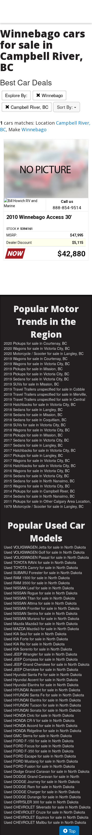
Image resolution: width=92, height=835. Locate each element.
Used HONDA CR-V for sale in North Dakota (39, 720)
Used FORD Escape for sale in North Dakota (40, 756)
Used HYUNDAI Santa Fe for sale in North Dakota (44, 694)
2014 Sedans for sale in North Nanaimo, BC (39, 496)
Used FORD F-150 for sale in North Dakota (39, 740)
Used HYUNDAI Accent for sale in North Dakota (42, 689)
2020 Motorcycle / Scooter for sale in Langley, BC (44, 353)
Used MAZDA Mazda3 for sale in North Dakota (41, 628)
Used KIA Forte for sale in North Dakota (36, 638)
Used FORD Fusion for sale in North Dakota (39, 766)
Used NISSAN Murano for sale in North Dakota (41, 618)
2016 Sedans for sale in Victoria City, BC (36, 475)
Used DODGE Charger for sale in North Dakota (42, 791)
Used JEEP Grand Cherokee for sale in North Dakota (46, 664)
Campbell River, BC (28, 107)
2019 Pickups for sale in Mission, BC (33, 368)
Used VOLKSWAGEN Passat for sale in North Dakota (46, 557)
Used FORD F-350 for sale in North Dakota (39, 750)
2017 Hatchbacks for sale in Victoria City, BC (40, 450)
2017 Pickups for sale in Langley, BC (33, 455)
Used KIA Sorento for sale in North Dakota (38, 649)
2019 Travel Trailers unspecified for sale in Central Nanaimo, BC (44, 399)
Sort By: (65, 107)
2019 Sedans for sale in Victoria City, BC (36, 378)
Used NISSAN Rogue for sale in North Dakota (40, 592)
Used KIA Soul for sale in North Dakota (35, 633)
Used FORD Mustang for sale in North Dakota (41, 761)
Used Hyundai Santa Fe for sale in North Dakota (43, 674)
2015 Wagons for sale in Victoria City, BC (37, 485)
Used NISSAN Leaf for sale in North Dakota (39, 587)
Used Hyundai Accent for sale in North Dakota (41, 679)
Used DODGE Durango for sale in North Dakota (42, 796)
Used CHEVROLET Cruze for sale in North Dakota (44, 812)
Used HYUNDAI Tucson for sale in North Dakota (42, 705)
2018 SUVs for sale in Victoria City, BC (35, 424)
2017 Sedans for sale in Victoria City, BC (36, 440)
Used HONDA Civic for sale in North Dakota (39, 715)
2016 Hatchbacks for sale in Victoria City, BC (40, 465)
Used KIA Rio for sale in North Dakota (34, 643)
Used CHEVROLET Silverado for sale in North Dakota (47, 807)
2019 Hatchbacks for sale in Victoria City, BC (40, 404)
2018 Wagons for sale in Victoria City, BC (37, 429)
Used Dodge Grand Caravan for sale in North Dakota (46, 771)
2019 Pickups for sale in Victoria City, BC (36, 373)
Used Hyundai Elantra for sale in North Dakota (41, 684)
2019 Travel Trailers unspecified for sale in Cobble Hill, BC (44, 389)
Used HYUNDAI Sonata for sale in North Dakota (42, 710)
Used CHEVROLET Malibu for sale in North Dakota (45, 822)
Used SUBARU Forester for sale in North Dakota (43, 572)
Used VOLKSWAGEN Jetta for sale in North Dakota (45, 547)
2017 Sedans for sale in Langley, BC (33, 445)
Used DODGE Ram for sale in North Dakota (39, 786)
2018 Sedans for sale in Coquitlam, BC (35, 419)
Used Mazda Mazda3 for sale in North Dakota (41, 623)
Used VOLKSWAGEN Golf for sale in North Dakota (44, 552)
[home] (46, 11)
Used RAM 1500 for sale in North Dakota (37, 577)
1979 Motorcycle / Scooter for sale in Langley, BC (44, 506)
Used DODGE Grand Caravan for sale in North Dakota (41, 776)
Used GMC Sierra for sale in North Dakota (38, 735)
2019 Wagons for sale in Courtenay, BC (35, 358)
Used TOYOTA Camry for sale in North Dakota (41, 567)
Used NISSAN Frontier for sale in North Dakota (41, 608)
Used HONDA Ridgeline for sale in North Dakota (42, 730)
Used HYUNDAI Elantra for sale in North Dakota (42, 700)
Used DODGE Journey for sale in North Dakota (42, 781)
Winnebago (51, 95)
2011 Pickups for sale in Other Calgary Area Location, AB (47, 501)
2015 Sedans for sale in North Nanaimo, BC (39, 480)
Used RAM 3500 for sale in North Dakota (37, 582)
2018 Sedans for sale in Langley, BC (33, 409)
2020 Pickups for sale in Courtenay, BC (35, 343)
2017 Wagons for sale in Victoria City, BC (37, 460)
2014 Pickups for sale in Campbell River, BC (39, 491)
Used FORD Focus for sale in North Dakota (39, 745)
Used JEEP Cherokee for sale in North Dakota (41, 669)
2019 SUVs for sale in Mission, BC (31, 384)
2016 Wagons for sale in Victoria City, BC (37, 470)
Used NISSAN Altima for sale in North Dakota (40, 603)
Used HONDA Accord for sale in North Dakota (40, 725)
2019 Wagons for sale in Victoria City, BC (37, 363)
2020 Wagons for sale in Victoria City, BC (37, 348)
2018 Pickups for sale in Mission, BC (33, 435)
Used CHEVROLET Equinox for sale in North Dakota (46, 817)
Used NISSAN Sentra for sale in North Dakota (40, 613)
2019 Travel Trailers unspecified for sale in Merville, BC (45, 394)
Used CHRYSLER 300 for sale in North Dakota (41, 801)
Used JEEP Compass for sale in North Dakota (41, 659)
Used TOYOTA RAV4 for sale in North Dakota (40, 562)
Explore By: (16, 95)
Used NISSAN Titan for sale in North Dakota (39, 598)
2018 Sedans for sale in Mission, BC (33, 414)
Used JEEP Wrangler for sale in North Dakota (40, 654)
